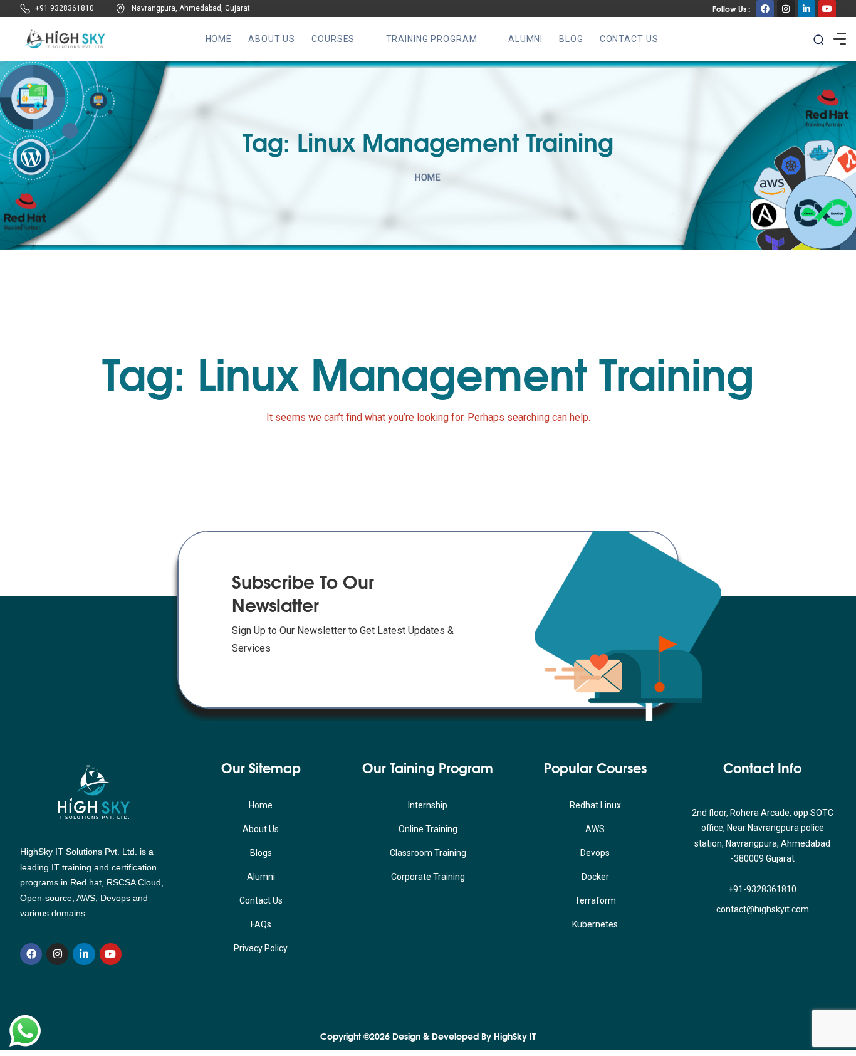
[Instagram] (786, 9)
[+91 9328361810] (25, 9)
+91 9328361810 (64, 8)
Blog (571, 39)
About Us (271, 39)
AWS (595, 829)
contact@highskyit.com (762, 909)
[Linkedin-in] (806, 9)
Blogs (261, 853)
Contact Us (629, 39)
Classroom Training (428, 853)
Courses (333, 39)
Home (219, 39)
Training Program (432, 39)
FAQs (261, 924)
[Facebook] (765, 9)
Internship (427, 805)
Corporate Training (428, 877)
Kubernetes (595, 924)
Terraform (595, 900)
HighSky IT (515, 1036)
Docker (595, 877)
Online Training (428, 829)
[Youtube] (827, 9)
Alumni (525, 39)
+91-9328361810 (762, 889)
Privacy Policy (261, 948)
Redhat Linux (595, 805)
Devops (595, 853)
